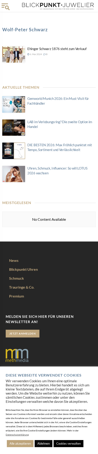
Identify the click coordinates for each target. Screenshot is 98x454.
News (13, 260)
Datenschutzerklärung (17, 434)
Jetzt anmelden (22, 333)
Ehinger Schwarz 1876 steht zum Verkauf (57, 49)
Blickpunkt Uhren (23, 269)
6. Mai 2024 (35, 54)
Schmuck (16, 278)
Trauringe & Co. (21, 287)
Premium (16, 296)
